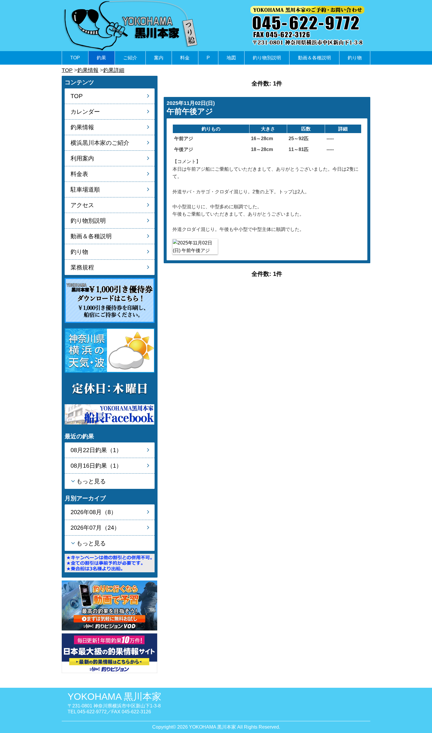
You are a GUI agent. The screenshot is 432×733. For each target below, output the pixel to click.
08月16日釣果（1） (96, 465)
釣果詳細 (113, 70)
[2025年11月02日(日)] (195, 246)
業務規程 (82, 267)
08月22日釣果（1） (96, 450)
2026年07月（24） (95, 527)
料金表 (79, 174)
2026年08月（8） (94, 512)
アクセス (82, 205)
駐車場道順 (85, 189)
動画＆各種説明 (314, 57)
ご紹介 (130, 57)
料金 (185, 57)
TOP (75, 57)
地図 (231, 57)
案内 (158, 57)
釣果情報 (87, 70)
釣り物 (355, 57)
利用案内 (82, 158)
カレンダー (85, 111)
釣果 (101, 57)
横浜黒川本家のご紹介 (100, 143)
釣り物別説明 (267, 57)
